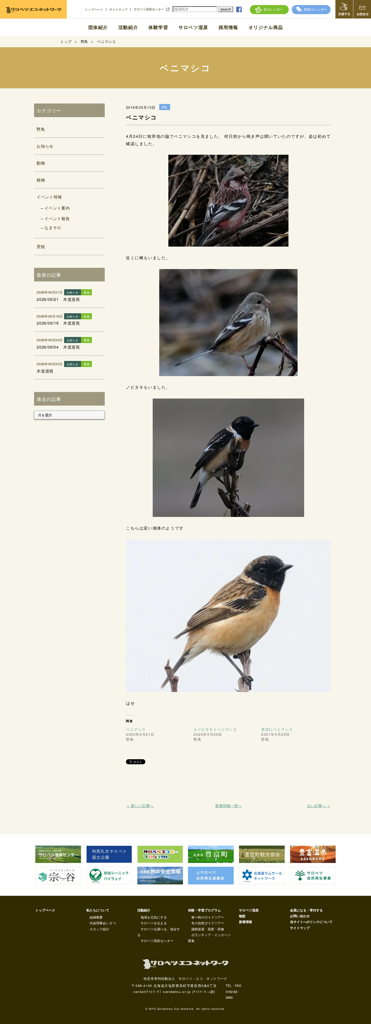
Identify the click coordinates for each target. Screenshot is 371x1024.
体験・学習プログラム (204, 910)
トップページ (94, 9)
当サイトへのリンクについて (311, 921)
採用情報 (228, 27)
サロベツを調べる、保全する (158, 932)
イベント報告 (57, 218)
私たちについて (97, 910)
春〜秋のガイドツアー (207, 917)
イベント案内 (57, 208)
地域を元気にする (154, 917)
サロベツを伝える (154, 923)
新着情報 (245, 921)
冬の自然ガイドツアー (207, 923)
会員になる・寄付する (306, 910)
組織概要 (96, 917)
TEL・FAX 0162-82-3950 (233, 991)
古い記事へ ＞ (318, 805)
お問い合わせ (300, 915)
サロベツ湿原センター (149, 9)
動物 (41, 163)
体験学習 (158, 27)
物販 (242, 915)
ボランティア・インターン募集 (209, 937)
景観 (41, 246)
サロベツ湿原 (193, 27)
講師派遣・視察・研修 (207, 929)
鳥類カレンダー (315, 9)
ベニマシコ (136, 729)
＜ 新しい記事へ (140, 805)
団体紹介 (98, 27)
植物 (41, 180)
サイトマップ (118, 9)
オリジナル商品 (266, 27)
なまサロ (52, 227)
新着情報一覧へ (228, 805)
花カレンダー (273, 9)
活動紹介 (128, 27)
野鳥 (41, 129)
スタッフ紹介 (99, 929)
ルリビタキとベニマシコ (215, 729)
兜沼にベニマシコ (277, 729)
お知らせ (45, 146)
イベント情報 (49, 197)
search (225, 9)
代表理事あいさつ (103, 923)
